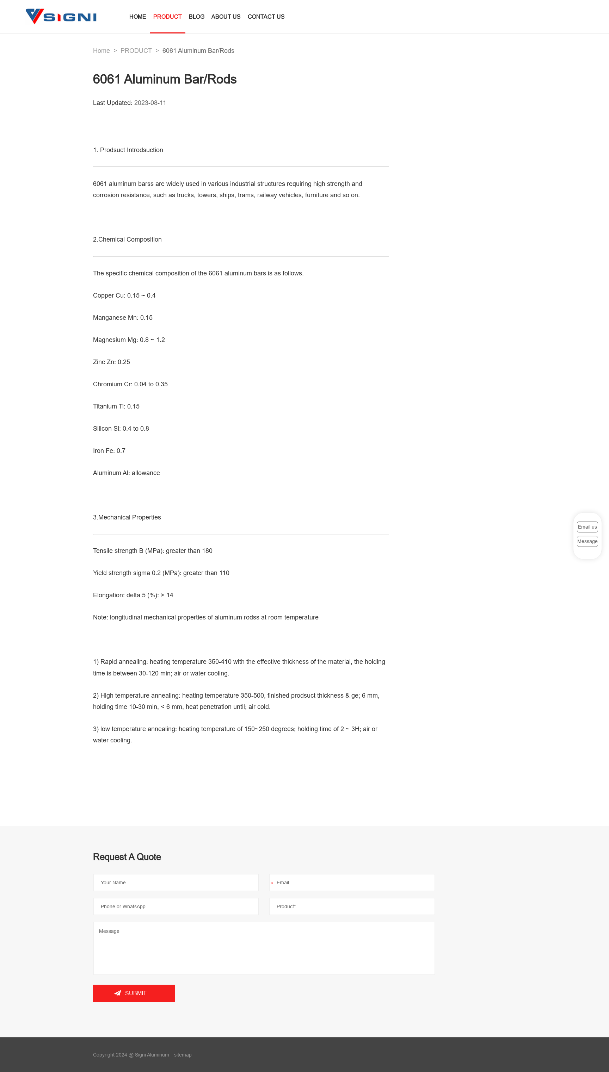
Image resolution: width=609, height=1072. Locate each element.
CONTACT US (266, 16)
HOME (137, 16)
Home (101, 50)
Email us (587, 527)
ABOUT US (226, 16)
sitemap (183, 1055)
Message (587, 541)
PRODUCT (167, 16)
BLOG (196, 16)
